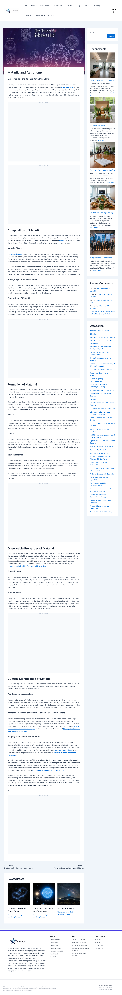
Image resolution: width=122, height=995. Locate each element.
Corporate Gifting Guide (98, 125)
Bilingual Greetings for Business (101, 258)
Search (92, 33)
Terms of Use (99, 948)
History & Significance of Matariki (79, 954)
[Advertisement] (44, 132)
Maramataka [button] (38, 15)
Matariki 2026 (54, 954)
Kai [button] (86, 6)
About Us (97, 939)
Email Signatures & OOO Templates (102, 80)
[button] (36, 6)
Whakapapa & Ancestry (79, 945)
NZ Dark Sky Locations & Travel (101, 446)
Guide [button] (33, 6)
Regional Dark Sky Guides (99, 453)
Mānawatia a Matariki (56, 951)
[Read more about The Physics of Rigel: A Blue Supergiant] (44, 894)
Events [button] (69, 6)
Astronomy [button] (96, 6)
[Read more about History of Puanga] (68, 894)
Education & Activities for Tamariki (102, 337)
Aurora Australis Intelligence (100, 330)
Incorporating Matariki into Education (80, 949)
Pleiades (62, 240)
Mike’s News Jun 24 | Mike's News (102, 312)
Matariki (93, 399)
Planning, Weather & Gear (99, 450)
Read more (102, 140)
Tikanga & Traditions (78, 939)
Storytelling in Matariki (79, 942)
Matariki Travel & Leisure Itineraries (102, 408)
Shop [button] (78, 6)
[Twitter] (116, 9)
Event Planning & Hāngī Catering (101, 213)
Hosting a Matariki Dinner (63, 750)
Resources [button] (58, 6)
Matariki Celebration (56, 948)
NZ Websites (109, 989)
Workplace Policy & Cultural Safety (102, 170)
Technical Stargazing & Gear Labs (102, 474)
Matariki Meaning (55, 939)
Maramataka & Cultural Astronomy (102, 390)
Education (93, 334)
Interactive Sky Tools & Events (101, 369)
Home (26, 6)
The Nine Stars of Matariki (101, 314)
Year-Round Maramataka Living (101, 512)
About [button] (50, 15)
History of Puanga (65, 908)
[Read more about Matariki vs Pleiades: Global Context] (19, 894)
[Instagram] (113, 12)
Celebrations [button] (45, 6)
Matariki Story (54, 957)
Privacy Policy (99, 945)
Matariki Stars (54, 942)
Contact (97, 942)
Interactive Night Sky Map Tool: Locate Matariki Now (27, 566)
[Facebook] (113, 9)
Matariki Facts (54, 945)
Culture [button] (26, 15)
